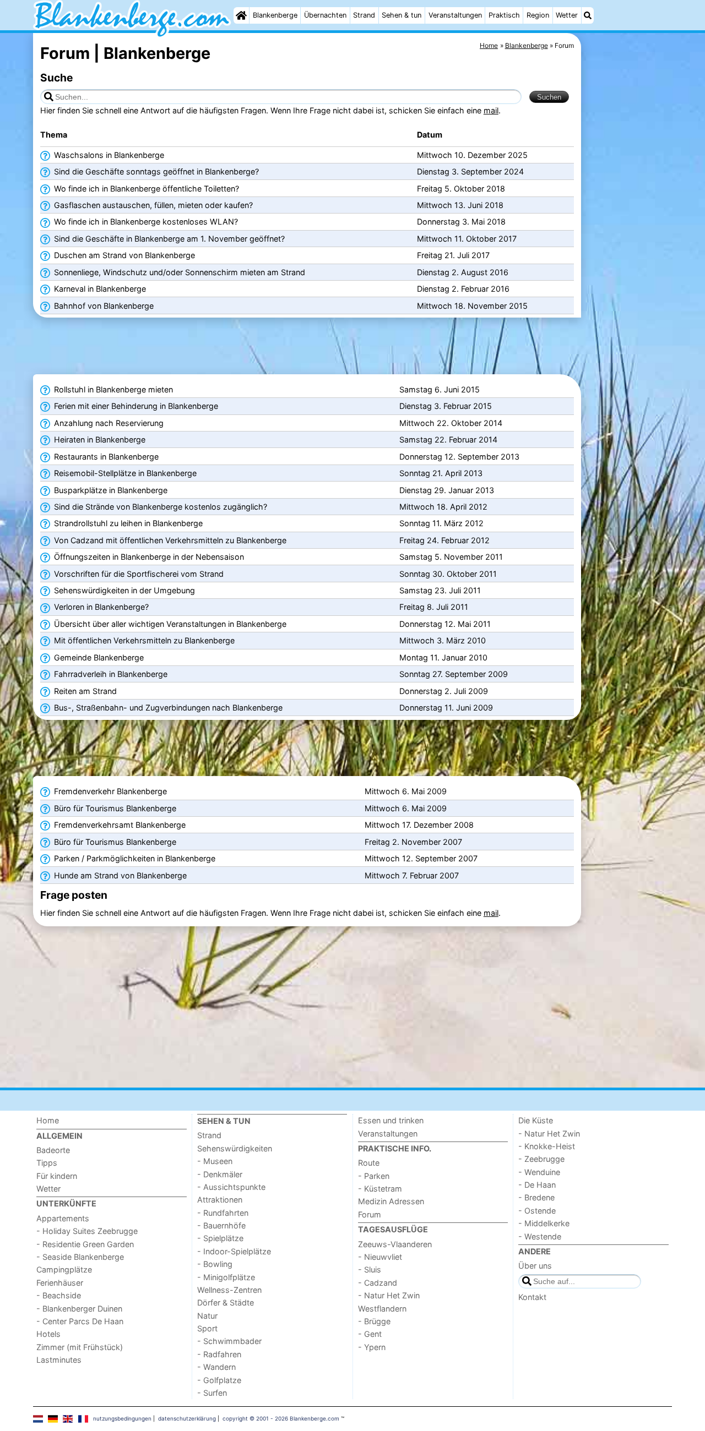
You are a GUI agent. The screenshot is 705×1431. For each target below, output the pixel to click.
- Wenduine (539, 1172)
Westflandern (382, 1308)
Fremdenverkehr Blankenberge (109, 791)
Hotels (48, 1334)
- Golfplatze (219, 1380)
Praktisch (504, 15)
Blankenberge (275, 15)
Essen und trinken (391, 1120)
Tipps (46, 1162)
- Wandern (216, 1367)
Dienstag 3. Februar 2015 (445, 406)
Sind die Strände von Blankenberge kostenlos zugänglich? (159, 506)
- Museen (214, 1161)
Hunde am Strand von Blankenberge (119, 875)
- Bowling (214, 1264)
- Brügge (374, 1321)
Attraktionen (219, 1199)
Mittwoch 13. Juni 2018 (460, 205)
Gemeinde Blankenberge (98, 657)
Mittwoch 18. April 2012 (443, 506)
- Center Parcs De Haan (79, 1321)
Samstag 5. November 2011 (451, 556)
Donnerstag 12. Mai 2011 (445, 624)
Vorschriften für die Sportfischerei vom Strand (138, 573)
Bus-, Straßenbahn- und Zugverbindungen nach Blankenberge (167, 707)
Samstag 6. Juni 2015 (439, 389)
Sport (207, 1328)
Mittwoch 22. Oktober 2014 (450, 423)
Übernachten (325, 15)
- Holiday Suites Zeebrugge (87, 1231)
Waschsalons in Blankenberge (108, 155)
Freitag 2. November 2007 (413, 841)
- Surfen (212, 1392)
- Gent (370, 1334)
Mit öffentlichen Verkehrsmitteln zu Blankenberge (143, 640)
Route (368, 1162)
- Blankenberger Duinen (79, 1308)
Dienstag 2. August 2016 (462, 272)
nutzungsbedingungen (122, 1418)
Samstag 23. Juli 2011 (440, 590)
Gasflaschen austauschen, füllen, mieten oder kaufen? (152, 205)
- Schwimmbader (229, 1341)
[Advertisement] (628, 286)
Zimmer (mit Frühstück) (79, 1347)
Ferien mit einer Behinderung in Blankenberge (135, 406)
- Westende (539, 1236)
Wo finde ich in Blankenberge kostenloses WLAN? (145, 221)
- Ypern (372, 1347)
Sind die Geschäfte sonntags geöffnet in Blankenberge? (155, 171)
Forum (369, 1214)
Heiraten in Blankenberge (98, 439)
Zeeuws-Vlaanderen (395, 1244)
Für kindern (56, 1176)
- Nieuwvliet (380, 1256)
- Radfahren (219, 1354)
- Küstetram (380, 1188)
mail (491, 110)
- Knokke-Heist (546, 1146)
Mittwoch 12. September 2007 (421, 858)
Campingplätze (64, 1269)
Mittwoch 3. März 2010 (442, 640)
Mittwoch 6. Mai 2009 (406, 791)
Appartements (62, 1218)
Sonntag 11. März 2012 (441, 523)
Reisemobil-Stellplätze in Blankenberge (124, 473)
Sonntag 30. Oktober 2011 (448, 573)
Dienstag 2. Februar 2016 (463, 288)
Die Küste (535, 1120)
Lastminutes (59, 1359)
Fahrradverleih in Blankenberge (109, 674)
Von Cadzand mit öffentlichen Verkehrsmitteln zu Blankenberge (169, 540)
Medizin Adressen (391, 1201)
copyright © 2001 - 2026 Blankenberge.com (281, 1418)
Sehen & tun (401, 15)
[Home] (241, 15)
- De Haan (537, 1184)
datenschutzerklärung (187, 1418)
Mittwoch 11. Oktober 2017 (467, 238)
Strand (364, 15)
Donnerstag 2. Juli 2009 (443, 691)
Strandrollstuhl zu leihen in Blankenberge (127, 523)
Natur (207, 1315)
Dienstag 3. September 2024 (470, 171)
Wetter (567, 15)
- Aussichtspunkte (231, 1187)
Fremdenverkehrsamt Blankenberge (119, 824)
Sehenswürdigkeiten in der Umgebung (123, 590)
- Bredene (536, 1197)
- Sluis (369, 1269)
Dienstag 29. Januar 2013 (446, 490)
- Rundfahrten (222, 1212)
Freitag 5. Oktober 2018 (461, 188)
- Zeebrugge (541, 1159)
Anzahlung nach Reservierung (108, 423)
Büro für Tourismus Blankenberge (114, 808)
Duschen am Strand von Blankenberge (123, 255)
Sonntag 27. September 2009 (453, 674)
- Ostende (537, 1210)
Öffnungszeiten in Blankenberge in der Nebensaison (148, 556)
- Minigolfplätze (226, 1277)
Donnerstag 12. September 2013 (459, 456)
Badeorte (53, 1150)
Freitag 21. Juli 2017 (453, 255)
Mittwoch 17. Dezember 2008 (419, 824)
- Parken (373, 1176)
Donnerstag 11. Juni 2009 (446, 707)
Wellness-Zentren (229, 1290)
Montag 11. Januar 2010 (443, 657)
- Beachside (58, 1295)
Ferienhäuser (59, 1282)
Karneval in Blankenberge (99, 288)
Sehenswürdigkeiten (234, 1148)
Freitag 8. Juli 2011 (433, 606)
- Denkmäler (219, 1174)
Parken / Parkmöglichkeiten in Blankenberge (133, 858)
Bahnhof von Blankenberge (103, 305)
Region (538, 15)
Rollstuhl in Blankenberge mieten (112, 389)
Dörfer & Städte (225, 1302)
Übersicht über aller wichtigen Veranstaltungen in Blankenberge (169, 624)
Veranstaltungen (455, 15)
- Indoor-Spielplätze (234, 1251)
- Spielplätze (220, 1238)
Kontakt (532, 1297)
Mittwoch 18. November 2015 (472, 305)
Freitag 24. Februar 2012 (444, 540)
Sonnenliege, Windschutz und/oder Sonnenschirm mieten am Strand (178, 272)
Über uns (535, 1265)
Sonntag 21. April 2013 (440, 473)
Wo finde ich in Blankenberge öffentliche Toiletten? (145, 188)
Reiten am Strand (84, 691)
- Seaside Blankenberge (80, 1256)
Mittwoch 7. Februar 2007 (412, 875)
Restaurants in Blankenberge (105, 456)
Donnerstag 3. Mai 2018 (461, 221)
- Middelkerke (544, 1223)
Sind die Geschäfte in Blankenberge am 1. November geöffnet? (168, 238)
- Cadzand (377, 1282)
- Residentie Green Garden (85, 1244)
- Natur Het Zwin (389, 1295)
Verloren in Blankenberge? (100, 606)
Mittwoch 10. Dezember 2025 (472, 155)
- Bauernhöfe (221, 1225)
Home (47, 1120)
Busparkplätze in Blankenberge (109, 490)
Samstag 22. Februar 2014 (448, 439)
